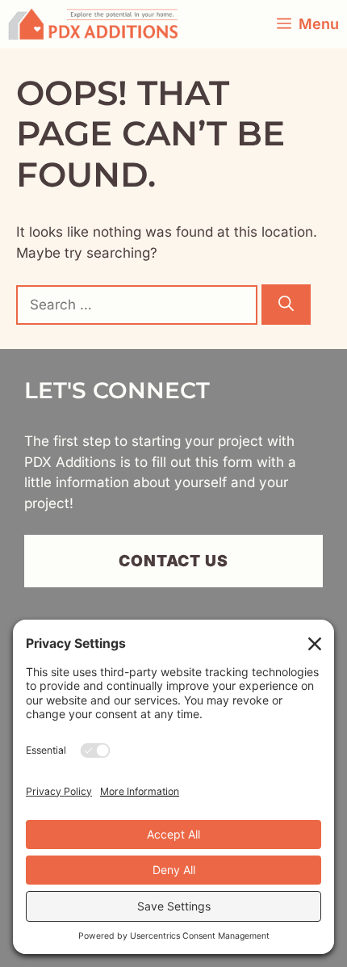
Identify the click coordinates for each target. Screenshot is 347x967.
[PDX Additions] (93, 24)
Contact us (174, 560)
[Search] (286, 305)
